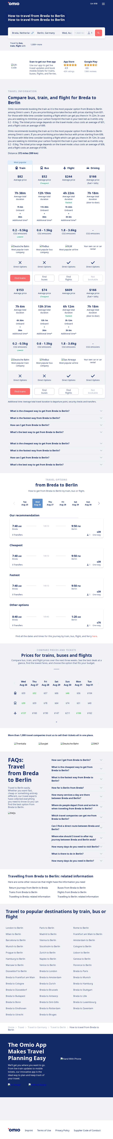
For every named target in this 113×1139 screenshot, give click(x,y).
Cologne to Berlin (82, 946)
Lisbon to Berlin (81, 952)
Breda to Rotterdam (50, 1008)
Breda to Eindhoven (16, 1008)
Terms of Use (44, 1130)
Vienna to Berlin (48, 940)
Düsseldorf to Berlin (16, 971)
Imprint (29, 1130)
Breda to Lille (80, 996)
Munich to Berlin (14, 946)
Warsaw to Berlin (15, 965)
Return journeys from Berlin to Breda (28, 887)
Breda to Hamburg (83, 983)
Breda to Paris (80, 971)
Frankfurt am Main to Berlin (87, 934)
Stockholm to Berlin (50, 946)
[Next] (99, 503)
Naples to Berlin (48, 958)
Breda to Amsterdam (50, 977)
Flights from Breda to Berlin (72, 892)
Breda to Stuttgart (82, 989)
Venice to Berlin (48, 965)
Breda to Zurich (48, 983)
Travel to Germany (37, 1027)
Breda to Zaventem (83, 1008)
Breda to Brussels (49, 989)
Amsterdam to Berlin (84, 940)
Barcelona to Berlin (16, 940)
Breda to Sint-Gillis (49, 1002)
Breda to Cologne (15, 983)
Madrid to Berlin (48, 934)
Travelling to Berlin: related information (78, 896)
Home (11, 1027)
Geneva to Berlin (82, 958)
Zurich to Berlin (48, 952)
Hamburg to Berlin (15, 958)
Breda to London (48, 971)
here (94, 636)
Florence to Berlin (82, 965)
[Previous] (14, 683)
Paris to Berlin (47, 927)
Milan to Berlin (13, 934)
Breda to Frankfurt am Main (20, 977)
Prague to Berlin (14, 952)
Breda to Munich (82, 977)
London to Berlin (14, 927)
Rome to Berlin (81, 927)
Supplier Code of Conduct (87, 1130)
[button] (67, 33)
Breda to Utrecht (14, 1014)
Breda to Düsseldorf (16, 989)
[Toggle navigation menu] (103, 4)
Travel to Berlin (58, 1027)
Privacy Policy (62, 1130)
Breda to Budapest (15, 996)
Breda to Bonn (13, 1002)
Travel (21, 1027)
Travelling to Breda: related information (29, 896)
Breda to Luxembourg (84, 1002)
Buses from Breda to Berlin (72, 887)
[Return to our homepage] (13, 4)
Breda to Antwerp (49, 996)
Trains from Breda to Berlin (23, 892)
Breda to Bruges (48, 1014)
